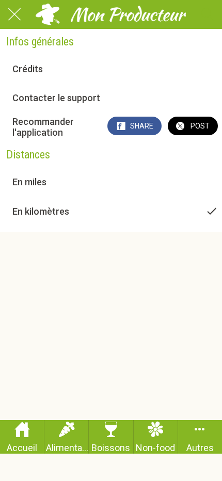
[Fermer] (14, 14)
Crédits (27, 68)
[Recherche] (207, 14)
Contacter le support (56, 97)
